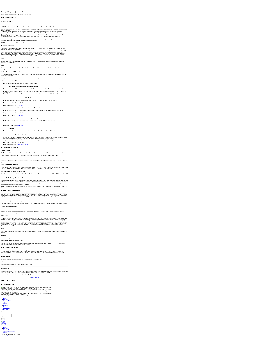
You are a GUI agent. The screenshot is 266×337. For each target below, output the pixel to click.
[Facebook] (3, 324)
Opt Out (26, 144)
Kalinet (7, 335)
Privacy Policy (20, 105)
